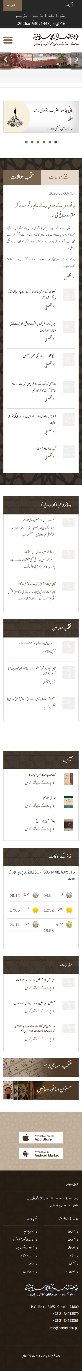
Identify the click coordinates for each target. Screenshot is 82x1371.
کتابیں (72, 1264)
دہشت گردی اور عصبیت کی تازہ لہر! (38, 520)
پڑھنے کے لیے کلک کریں (38, 783)
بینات (72, 1256)
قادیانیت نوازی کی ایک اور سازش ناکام (37, 584)
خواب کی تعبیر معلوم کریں (23, 1240)
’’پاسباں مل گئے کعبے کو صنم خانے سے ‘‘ (36, 643)
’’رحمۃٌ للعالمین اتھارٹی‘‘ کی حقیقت (40, 552)
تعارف (71, 1240)
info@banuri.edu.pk (64, 1328)
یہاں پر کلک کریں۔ (56, 1206)
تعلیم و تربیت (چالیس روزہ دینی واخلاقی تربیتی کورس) (31, 699)
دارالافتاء (71, 1248)
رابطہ (31, 1264)
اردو (12, 5)
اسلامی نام (70, 1272)
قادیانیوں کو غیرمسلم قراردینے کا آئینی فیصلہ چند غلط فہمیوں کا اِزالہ (32, 671)
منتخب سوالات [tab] (22, 177)
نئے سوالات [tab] (60, 177)
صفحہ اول (71, 1232)
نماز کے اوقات (27, 1256)
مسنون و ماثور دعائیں (25, 1248)
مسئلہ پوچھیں (28, 1232)
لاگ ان (69, 5)
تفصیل (67, 278)
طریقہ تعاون (28, 1272)
